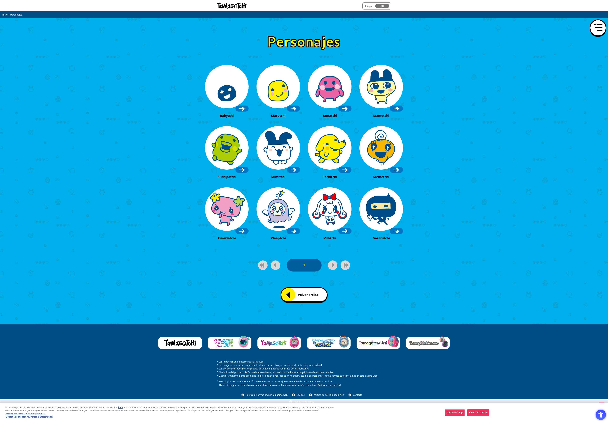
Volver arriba (308, 295)
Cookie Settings (455, 412)
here (120, 407)
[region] (304, 412)
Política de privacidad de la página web (267, 394)
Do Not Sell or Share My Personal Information (29, 416)
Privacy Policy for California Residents (25, 413)
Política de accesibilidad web (329, 394)
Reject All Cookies (478, 412)
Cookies (301, 394)
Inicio (5, 14)
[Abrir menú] (598, 27)
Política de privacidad (329, 385)
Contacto (357, 394)
